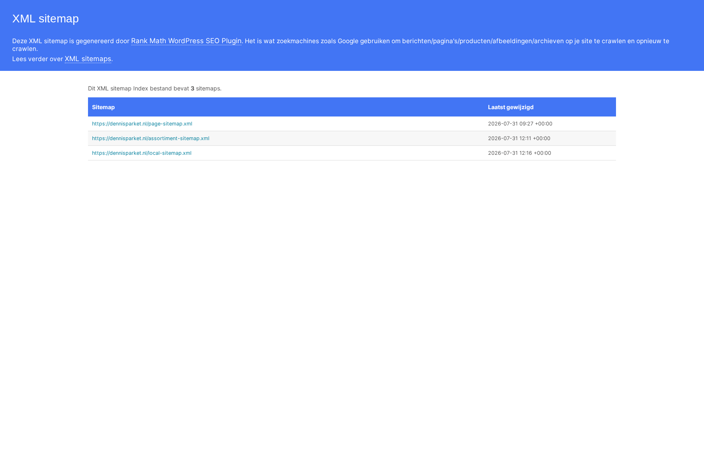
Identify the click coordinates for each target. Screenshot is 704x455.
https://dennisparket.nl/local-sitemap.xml (141, 153)
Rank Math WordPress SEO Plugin (186, 41)
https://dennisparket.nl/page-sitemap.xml (142, 124)
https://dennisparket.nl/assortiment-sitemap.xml (150, 138)
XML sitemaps (88, 59)
